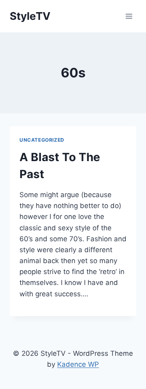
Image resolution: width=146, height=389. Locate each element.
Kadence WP (78, 364)
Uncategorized (41, 140)
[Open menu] (128, 16)
